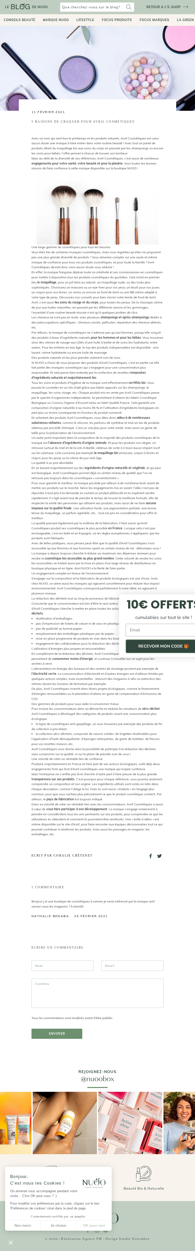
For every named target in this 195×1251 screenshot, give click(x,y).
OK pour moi (94, 1225)
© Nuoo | (52, 1239)
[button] (11, 1242)
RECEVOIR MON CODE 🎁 (145, 646)
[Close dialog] (185, 598)
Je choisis (58, 1225)
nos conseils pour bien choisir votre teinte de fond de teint (115, 297)
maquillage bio (67, 148)
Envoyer (57, 1034)
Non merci (22, 1225)
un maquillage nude (111, 282)
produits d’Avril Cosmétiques (107, 363)
